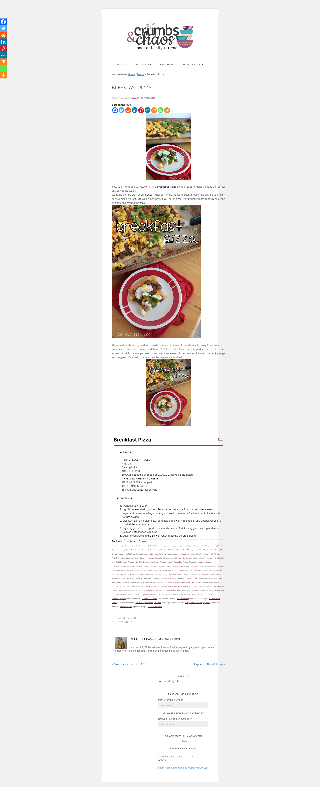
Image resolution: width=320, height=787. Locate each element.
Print (220, 439)
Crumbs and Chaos (160, 32)
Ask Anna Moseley (159, 550)
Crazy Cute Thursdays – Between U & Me (174, 586)
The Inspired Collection (121, 570)
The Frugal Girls (151, 586)
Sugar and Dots (145, 574)
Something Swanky (168, 578)
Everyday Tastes (192, 578)
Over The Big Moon (141, 594)
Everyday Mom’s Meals (126, 550)
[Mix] (154, 110)
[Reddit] (128, 110)
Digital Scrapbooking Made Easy (181, 582)
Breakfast (134, 618)
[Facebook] (115, 110)
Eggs (126, 621)
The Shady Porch (128, 578)
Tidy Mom (123, 590)
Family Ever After (126, 607)
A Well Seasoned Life (209, 546)
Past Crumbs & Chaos (170, 699)
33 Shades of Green (198, 566)
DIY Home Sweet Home (191, 558)
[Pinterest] (141, 110)
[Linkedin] (135, 110)
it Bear (118, 582)
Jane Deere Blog (145, 590)
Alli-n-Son (217, 586)
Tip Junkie (157, 603)
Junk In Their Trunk (208, 574)
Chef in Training (142, 566)
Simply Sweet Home (173, 590)
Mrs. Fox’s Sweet (175, 574)
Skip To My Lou (130, 554)
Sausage (133, 621)
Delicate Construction (181, 594)
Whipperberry (197, 590)
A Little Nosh (143, 582)
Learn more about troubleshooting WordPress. (183, 767)
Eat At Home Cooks (155, 607)
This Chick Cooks (196, 570)
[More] (167, 110)
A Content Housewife (154, 558)
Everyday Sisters (174, 546)
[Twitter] (121, 110)
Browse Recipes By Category (175, 718)
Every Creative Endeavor (193, 603)
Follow (183, 741)
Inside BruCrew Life (155, 570)
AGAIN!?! (145, 186)
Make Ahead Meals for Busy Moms (207, 550)
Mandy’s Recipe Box (175, 562)
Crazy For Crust (172, 566)
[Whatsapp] (161, 110)
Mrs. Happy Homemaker (187, 554)
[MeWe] (147, 110)
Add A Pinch (153, 554)
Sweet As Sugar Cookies (144, 603)
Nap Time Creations (143, 562)
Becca (126, 618)
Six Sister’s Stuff (182, 599)
